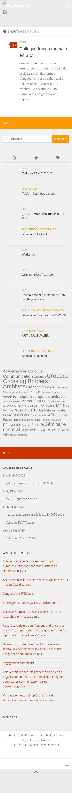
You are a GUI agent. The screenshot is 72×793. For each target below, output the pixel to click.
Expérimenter (44, 392)
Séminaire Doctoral (34, 234)
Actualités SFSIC (16, 553)
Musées (48, 405)
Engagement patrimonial (18, 663)
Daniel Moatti (61, 387)
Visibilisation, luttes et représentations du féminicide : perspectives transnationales (28, 698)
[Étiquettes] (58, 158)
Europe (33, 392)
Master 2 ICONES (35, 401)
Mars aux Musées (12, 401)
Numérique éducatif (40, 415)
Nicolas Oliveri (23, 410)
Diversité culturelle (12, 392)
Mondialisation (32, 406)
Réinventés (12, 425)
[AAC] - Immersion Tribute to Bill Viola (29, 483)
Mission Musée (13, 406)
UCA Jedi (28, 430)
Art (25, 371)
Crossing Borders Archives (25, 384)
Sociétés (37, 425)
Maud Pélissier (58, 401)
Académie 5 (12, 371)
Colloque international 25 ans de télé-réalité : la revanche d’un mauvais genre (32, 614)
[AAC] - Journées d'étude (21, 499)
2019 (22, 42)
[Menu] (67, 5)
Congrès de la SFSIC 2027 (19, 594)
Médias (62, 405)
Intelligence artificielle (48, 396)
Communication (18, 376)
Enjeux (26, 392)
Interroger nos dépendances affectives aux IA (31, 603)
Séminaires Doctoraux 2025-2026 (44, 315)
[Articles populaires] (36, 158)
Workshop (28, 254)
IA (14, 396)
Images (23, 396)
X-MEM (33, 188)
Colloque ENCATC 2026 (37, 173)
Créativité (48, 387)
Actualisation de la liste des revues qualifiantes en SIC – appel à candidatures (36, 582)
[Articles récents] (14, 158)
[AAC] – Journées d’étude (38, 193)
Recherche (55, 420)
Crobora (57, 375)
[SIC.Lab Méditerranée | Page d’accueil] (21, 5)
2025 (24, 290)
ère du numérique (18, 435)
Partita (56, 415)
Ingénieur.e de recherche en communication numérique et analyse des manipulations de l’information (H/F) (30, 566)
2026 (24, 168)
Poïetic (45, 419)
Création (33, 387)
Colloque (35, 371)
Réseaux (26, 425)
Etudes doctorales (42, 229)
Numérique (21, 415)
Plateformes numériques (26, 419)
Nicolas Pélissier (45, 410)
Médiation (8, 410)
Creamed (40, 376)
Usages (43, 429)
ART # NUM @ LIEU (33, 330)
